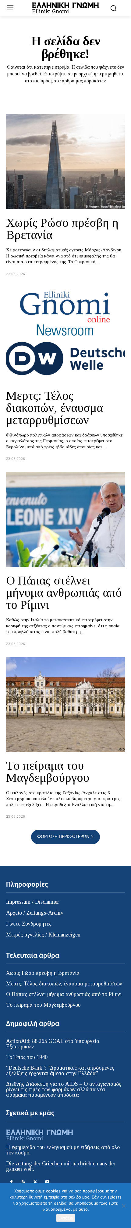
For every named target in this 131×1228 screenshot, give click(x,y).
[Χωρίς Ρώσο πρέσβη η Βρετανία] (65, 161)
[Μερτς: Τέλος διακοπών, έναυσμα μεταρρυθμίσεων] (65, 334)
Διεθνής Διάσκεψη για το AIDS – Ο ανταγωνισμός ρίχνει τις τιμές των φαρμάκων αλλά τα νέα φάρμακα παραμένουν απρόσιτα (63, 1089)
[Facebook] (11, 1182)
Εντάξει (65, 1218)
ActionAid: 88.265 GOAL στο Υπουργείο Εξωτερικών (52, 1044)
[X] (35, 1182)
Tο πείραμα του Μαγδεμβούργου (47, 772)
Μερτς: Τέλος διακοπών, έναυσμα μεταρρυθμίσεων (54, 408)
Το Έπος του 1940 (27, 1057)
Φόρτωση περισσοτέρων (63, 836)
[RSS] (23, 1182)
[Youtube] (47, 1182)
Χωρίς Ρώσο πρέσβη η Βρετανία (62, 229)
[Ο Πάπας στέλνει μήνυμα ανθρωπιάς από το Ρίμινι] (65, 519)
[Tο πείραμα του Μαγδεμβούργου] (65, 704)
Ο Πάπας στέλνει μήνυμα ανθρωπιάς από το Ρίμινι (64, 593)
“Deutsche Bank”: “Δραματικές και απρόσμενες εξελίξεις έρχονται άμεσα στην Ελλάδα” (60, 1070)
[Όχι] (123, 1206)
